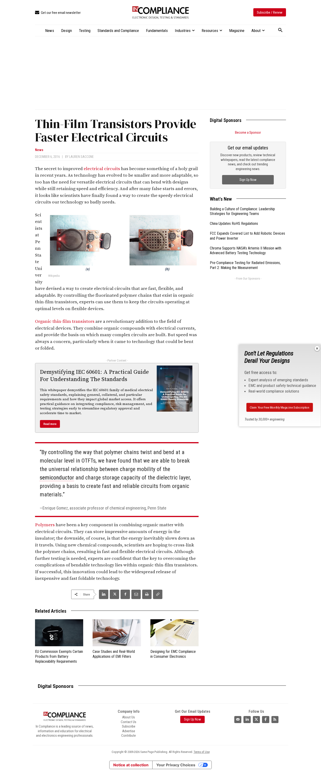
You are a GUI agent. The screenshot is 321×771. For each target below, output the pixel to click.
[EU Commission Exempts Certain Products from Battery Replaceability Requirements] (59, 632)
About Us (128, 717)
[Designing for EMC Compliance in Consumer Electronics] (174, 632)
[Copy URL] (157, 594)
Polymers (45, 525)
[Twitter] (256, 719)
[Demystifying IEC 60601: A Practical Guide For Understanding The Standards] (174, 389)
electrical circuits (102, 168)
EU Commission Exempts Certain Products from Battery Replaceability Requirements (59, 656)
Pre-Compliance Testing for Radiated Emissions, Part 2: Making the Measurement (245, 265)
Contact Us (128, 722)
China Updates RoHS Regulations (234, 223)
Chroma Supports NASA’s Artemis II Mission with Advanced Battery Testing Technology (245, 250)
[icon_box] (58, 12)
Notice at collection (131, 765)
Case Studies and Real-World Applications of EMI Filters (114, 654)
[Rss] (274, 719)
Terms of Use (202, 752)
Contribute (128, 735)
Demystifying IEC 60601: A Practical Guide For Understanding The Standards (94, 376)
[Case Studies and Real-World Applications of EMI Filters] (117, 632)
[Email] (136, 594)
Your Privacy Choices (175, 765)
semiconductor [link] (57, 477)
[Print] (147, 594)
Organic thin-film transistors (64, 321)
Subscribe (128, 726)
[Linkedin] (103, 594)
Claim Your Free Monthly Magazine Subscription (279, 407)
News (39, 150)
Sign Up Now (247, 180)
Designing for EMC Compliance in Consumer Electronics (173, 654)
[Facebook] (125, 594)
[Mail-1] (237, 719)
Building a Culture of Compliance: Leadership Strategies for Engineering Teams (242, 211)
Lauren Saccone (81, 157)
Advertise (128, 731)
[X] (114, 594)
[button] (280, 30)
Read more (49, 424)
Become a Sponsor (248, 132)
